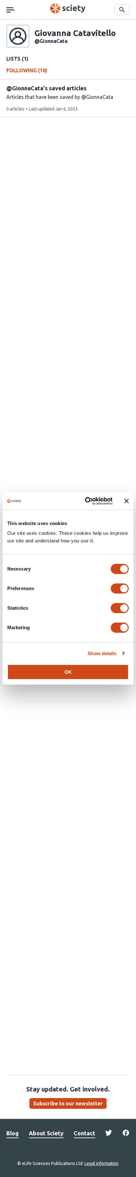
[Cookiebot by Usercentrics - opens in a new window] (86, 501)
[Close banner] (126, 501)
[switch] (120, 588)
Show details (102, 653)
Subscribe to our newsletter (68, 1103)
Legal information (101, 1163)
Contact (84, 1133)
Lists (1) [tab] (17, 59)
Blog (12, 1133)
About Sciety (46, 1133)
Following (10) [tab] (26, 70)
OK (68, 672)
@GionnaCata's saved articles (46, 88)
